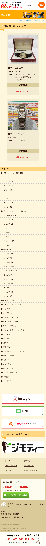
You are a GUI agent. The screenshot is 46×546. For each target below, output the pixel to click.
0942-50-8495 (16, 487)
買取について (29, 466)
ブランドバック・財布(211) (13, 173)
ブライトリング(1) (10, 271)
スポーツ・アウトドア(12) (13, 305)
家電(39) (6, 347)
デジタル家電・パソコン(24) (13, 330)
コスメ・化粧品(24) (10, 372)
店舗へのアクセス (30, 470)
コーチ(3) (7, 194)
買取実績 (28, 20)
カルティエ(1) (8, 203)
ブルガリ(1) (8, 275)
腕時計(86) (7, 249)
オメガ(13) (7, 258)
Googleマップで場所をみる (11, 517)
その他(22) (7, 245)
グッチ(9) (7, 228)
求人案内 (8, 470)
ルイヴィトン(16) (10, 215)
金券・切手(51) (9, 355)
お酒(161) (6, 309)
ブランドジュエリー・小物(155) (15, 211)
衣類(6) (6, 338)
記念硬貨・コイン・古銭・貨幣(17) (16, 351)
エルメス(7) (8, 186)
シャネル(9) (8, 220)
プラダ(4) (7, 237)
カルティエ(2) (8, 241)
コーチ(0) (7, 232)
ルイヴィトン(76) (10, 177)
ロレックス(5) (9, 254)
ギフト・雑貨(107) (10, 368)
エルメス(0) (8, 292)
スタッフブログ (11, 466)
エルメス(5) (8, 224)
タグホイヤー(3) (9, 266)
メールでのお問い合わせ (17, 495)
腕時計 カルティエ (39, 20)
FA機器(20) (7, 377)
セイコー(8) (8, 283)
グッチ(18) (7, 190)
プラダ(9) (7, 198)
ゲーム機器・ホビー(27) (12, 322)
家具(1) (6, 343)
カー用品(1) (7, 313)
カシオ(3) (7, 288)
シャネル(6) (8, 181)
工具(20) (6, 334)
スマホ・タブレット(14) (12, 326)
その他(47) (7, 381)
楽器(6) (6, 360)
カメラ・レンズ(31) (10, 317)
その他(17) (7, 207)
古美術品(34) (8, 364)
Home (21, 20)
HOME (7, 461)
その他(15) (7, 296)
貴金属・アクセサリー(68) (13, 300)
